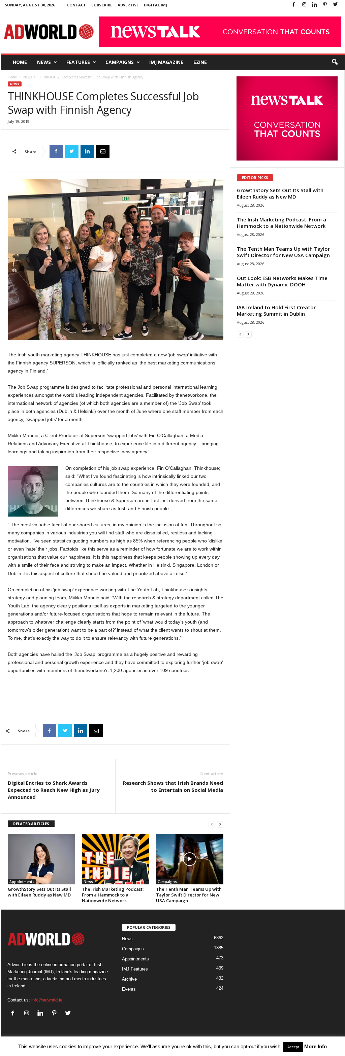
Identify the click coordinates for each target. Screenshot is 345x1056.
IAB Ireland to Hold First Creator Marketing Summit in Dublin (276, 310)
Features (78, 62)
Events (129, 989)
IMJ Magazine (166, 62)
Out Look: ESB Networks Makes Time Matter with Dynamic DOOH (282, 281)
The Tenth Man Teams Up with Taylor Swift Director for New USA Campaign (189, 895)
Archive (129, 979)
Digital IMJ (155, 4)
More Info (315, 1046)
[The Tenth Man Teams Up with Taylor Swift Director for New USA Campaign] (189, 859)
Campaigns (119, 62)
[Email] (102, 151)
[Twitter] (336, 5)
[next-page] (220, 824)
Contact (76, 4)
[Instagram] (304, 5)
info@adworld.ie (46, 999)
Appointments (21, 881)
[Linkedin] (315, 5)
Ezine (200, 62)
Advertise (128, 4)
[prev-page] (212, 824)
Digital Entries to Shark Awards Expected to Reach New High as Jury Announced (54, 789)
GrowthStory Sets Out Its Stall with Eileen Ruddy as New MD (39, 892)
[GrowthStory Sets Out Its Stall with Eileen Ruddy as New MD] (41, 859)
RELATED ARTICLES (31, 823)
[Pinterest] (325, 5)
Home (20, 62)
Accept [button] (293, 1047)
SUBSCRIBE (101, 4)
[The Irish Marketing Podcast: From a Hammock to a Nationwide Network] (115, 859)
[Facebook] (294, 5)
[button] (334, 62)
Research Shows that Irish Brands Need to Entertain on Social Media (173, 786)
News (44, 62)
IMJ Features (135, 969)
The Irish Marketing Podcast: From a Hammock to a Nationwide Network (113, 895)
